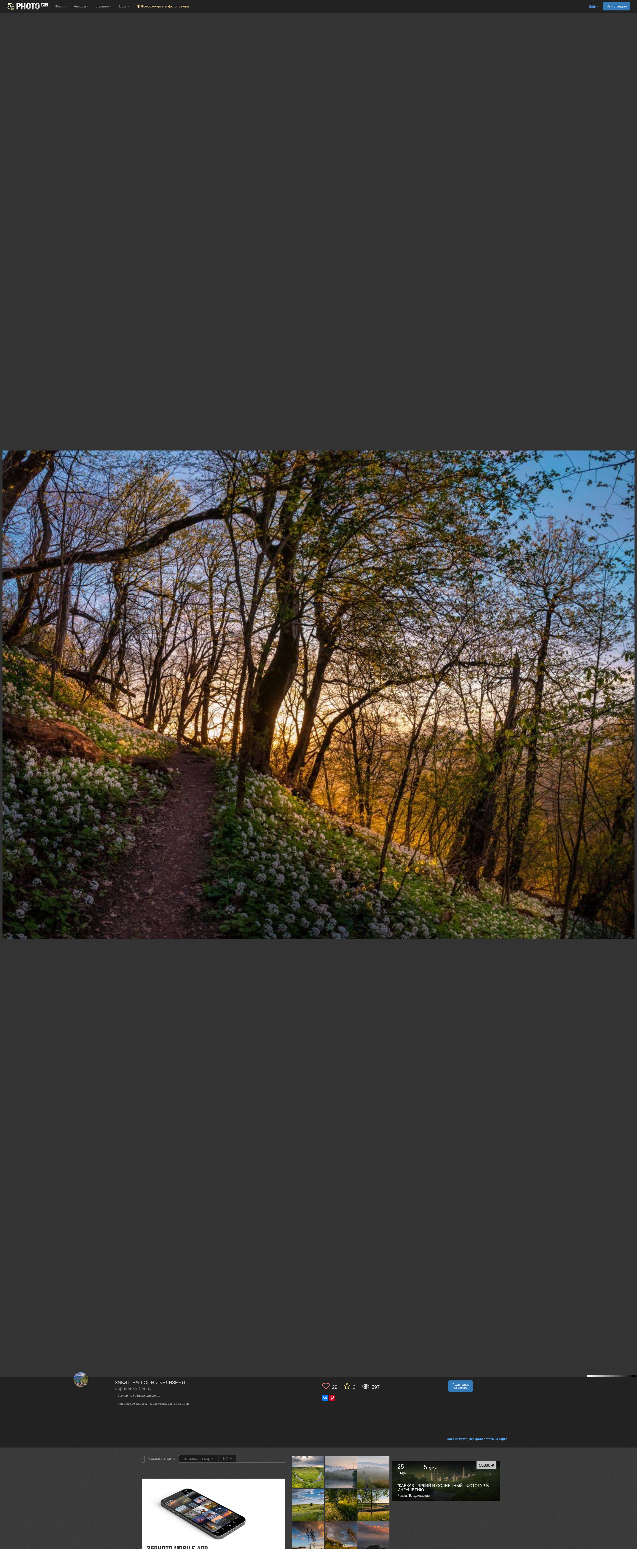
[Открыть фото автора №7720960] (308, 1504)
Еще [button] (123, 6)
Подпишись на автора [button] (460, 1386)
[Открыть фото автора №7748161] (341, 1472)
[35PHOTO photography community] (27, 6)
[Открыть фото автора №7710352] (341, 1504)
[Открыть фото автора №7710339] (373, 1504)
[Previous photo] (4, 673)
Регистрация (616, 6)
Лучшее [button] (103, 6)
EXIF (227, 1458)
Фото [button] (59, 6)
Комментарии (161, 1458)
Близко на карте (198, 1458)
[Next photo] (632, 673)
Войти (593, 6)
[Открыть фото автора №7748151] (373, 1472)
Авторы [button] (80, 6)
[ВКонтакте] (325, 1398)
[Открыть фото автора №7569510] (373, 1537)
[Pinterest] (332, 1398)
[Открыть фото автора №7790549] (308, 1472)
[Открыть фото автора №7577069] (308, 1537)
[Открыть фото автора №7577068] (341, 1537)
